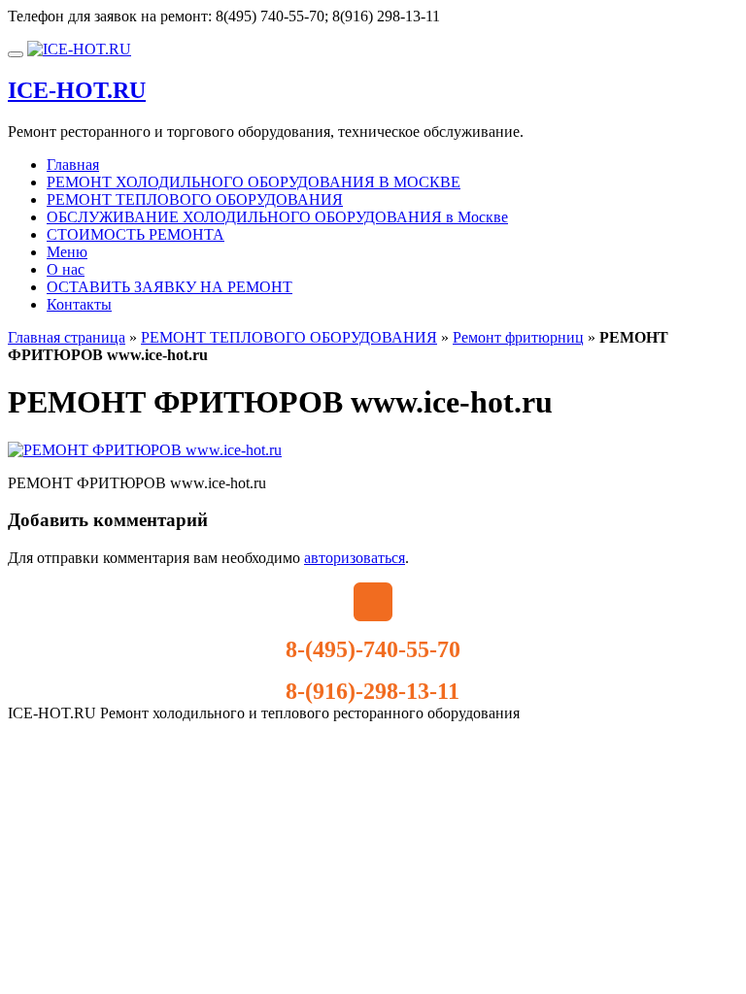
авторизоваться (354, 557)
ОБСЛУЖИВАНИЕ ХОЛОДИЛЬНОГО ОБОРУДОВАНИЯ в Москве (277, 217)
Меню (67, 252)
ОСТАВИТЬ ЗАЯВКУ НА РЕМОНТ (169, 287)
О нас (66, 269)
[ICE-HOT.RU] (79, 49)
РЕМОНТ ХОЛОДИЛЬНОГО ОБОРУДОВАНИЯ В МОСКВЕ (253, 182)
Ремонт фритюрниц (518, 337)
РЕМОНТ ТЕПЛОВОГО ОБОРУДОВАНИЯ (195, 199)
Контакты (79, 304)
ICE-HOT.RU (77, 90)
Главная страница (66, 337)
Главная (73, 164)
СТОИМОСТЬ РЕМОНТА (135, 234)
